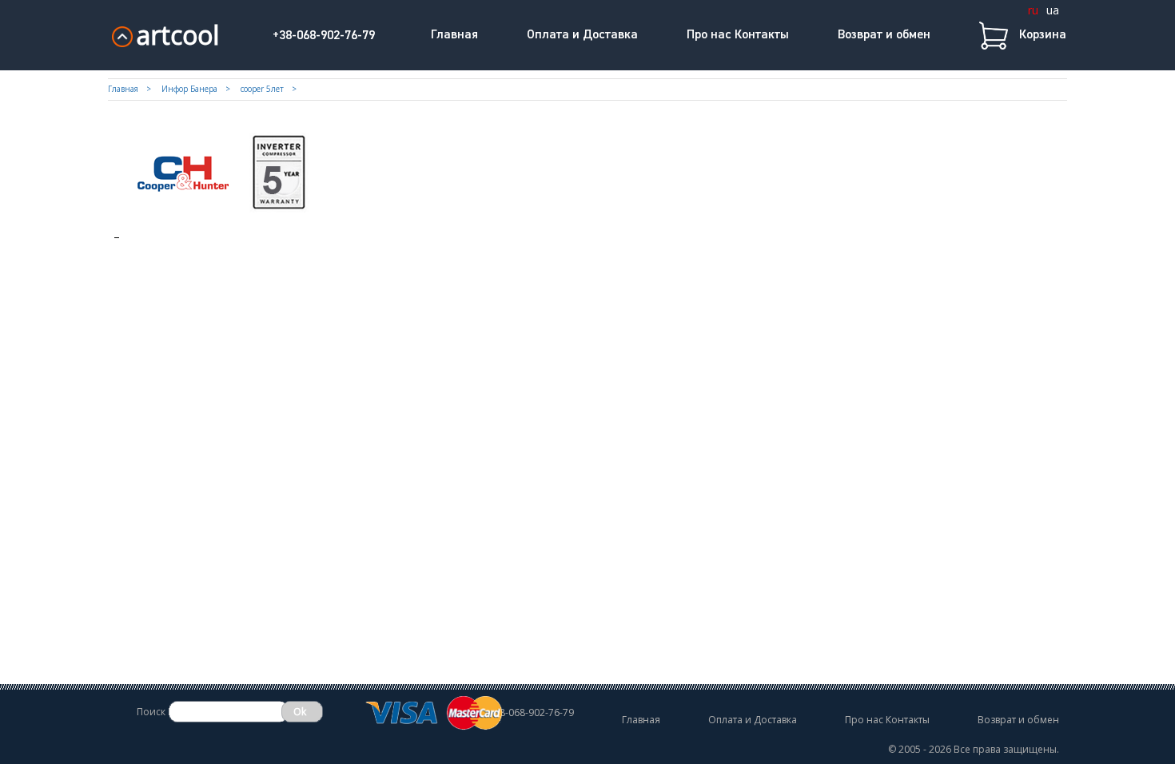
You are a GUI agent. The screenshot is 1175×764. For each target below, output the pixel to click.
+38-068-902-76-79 (324, 36)
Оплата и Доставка (582, 35)
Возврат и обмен (884, 35)
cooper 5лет (262, 88)
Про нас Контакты (738, 35)
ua (1052, 10)
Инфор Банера (189, 88)
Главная (454, 35)
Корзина (1042, 35)
